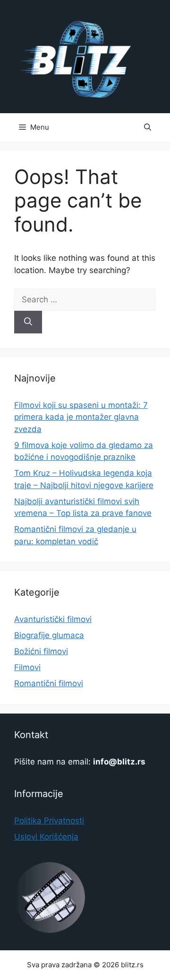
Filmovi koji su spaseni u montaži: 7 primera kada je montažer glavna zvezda (81, 417)
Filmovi (27, 667)
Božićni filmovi (41, 651)
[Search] (28, 322)
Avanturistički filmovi (53, 619)
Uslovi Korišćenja (46, 836)
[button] (148, 127)
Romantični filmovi (48, 683)
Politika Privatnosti (49, 820)
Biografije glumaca (49, 635)
